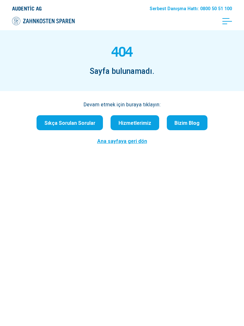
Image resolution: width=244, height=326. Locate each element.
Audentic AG (27, 8)
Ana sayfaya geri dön (122, 141)
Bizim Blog (187, 123)
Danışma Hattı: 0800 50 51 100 (191, 8)
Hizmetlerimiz (135, 123)
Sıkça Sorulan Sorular (69, 123)
